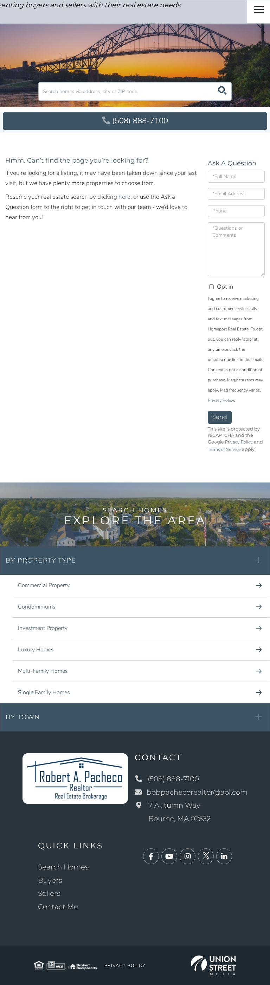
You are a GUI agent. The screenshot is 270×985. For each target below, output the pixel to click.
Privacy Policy (221, 400)
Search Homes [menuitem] (63, 867)
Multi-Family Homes (43, 671)
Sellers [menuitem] (49, 893)
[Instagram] (187, 857)
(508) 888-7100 (140, 121)
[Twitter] (205, 857)
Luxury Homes (36, 650)
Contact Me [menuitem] (58, 906)
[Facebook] (151, 857)
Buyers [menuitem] (50, 880)
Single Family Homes (44, 692)
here (124, 197)
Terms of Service (224, 449)
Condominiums (37, 607)
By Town (23, 717)
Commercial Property (44, 585)
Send (219, 417)
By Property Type (41, 560)
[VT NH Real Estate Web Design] (213, 965)
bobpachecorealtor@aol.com (197, 792)
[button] (222, 91)
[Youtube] (169, 857)
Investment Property (43, 628)
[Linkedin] (224, 857)
